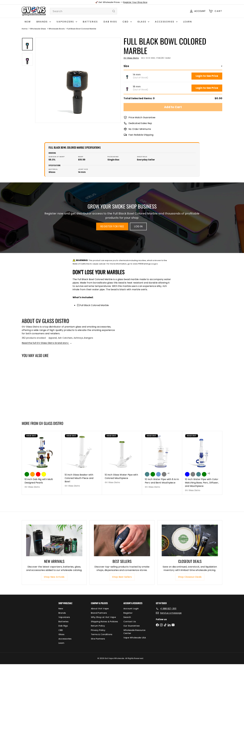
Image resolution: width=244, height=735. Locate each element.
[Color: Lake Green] (153, 474)
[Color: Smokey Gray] (164, 474)
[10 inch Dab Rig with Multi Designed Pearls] (42, 461)
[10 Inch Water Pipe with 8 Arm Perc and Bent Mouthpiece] (162, 461)
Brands (42, 21)
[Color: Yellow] (44, 474)
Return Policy (98, 625)
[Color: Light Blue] (158, 474)
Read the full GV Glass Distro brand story (47, 343)
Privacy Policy (98, 630)
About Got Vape (100, 608)
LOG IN (138, 226)
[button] (127, 76)
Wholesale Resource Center (134, 632)
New (28, 21)
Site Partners (98, 638)
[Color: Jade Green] (147, 474)
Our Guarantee (131, 625)
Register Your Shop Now (135, 2)
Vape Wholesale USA (134, 637)
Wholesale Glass (38, 28)
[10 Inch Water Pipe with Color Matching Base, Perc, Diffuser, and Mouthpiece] (202, 463)
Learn (187, 21)
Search (127, 617)
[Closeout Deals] (190, 540)
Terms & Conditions (101, 634)
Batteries (90, 21)
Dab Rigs (110, 21)
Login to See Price (207, 76)
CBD (126, 21)
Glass (142, 21)
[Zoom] (77, 80)
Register (127, 612)
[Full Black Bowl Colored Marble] (38, 388)
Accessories (165, 21)
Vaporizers (65, 21)
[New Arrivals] (54, 540)
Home (25, 28)
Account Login (131, 608)
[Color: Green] (27, 474)
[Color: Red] (38, 474)
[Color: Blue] (187, 474)
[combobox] (83, 11)
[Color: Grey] (193, 474)
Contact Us (129, 621)
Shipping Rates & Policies (104, 621)
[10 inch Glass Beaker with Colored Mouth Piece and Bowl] (82, 460)
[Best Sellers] (122, 540)
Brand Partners (99, 612)
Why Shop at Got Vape (103, 617)
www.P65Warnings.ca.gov (145, 263)
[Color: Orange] (32, 474)
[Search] (113, 11)
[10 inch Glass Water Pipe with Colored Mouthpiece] (122, 459)
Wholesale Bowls (57, 28)
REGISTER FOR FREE (112, 226)
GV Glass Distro (51, 423)
